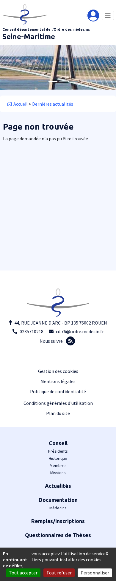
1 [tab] (42, 81)
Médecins (58, 508)
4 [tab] (73, 81)
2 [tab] (52, 81)
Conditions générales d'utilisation (58, 403)
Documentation (58, 500)
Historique (58, 458)
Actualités (58, 486)
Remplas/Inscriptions (58, 521)
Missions (58, 472)
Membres (58, 465)
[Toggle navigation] (108, 15)
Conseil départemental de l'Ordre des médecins (46, 29)
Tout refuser (59, 573)
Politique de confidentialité (58, 391)
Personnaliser (95, 573)
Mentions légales (58, 381)
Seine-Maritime (28, 37)
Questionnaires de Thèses (58, 535)
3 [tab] (63, 81)
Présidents (58, 451)
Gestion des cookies (58, 371)
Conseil (58, 443)
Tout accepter (23, 573)
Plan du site (58, 413)
